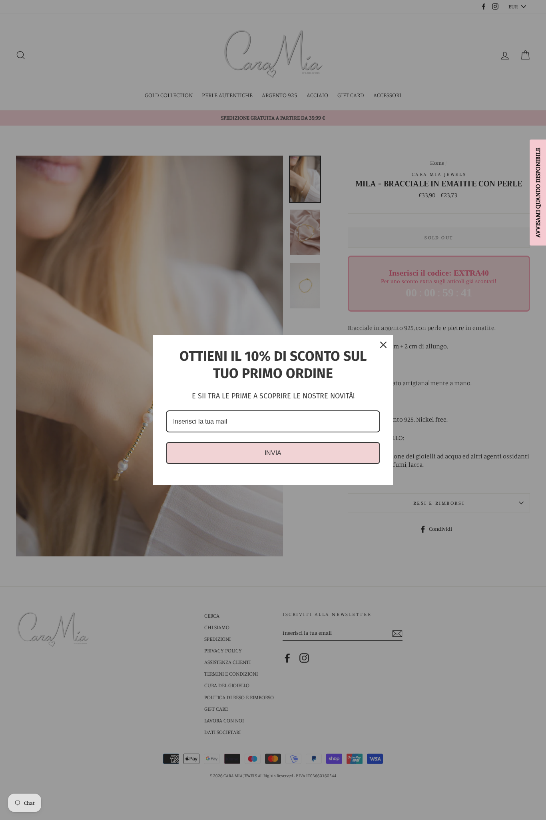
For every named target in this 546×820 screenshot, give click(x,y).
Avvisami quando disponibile (538, 192)
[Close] (383, 344)
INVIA (273, 453)
